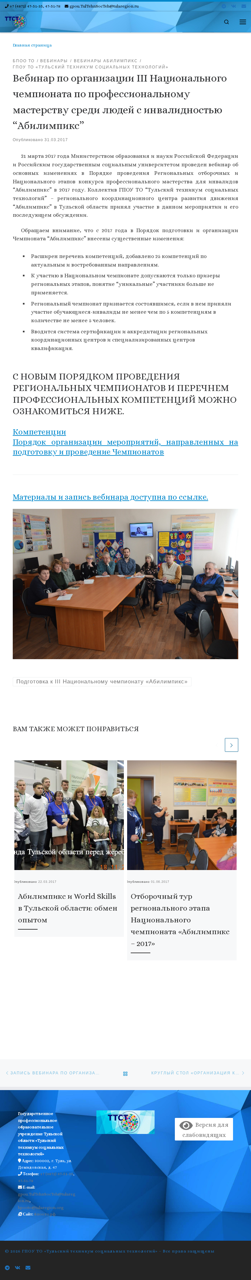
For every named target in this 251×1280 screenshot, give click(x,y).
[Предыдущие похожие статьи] (217, 744)
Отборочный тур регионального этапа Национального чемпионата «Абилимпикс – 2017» (180, 920)
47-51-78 (25, 1180)
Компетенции (39, 431)
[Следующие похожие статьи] (231, 744)
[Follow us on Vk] (233, 6)
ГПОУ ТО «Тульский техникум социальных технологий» (90, 1251)
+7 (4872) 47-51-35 (56, 1174)
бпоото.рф (45, 1214)
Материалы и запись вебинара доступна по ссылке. (110, 497)
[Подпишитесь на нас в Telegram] (224, 6)
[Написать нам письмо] (244, 6)
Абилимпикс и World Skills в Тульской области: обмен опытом (67, 908)
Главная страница (32, 45)
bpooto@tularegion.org (41, 1207)
